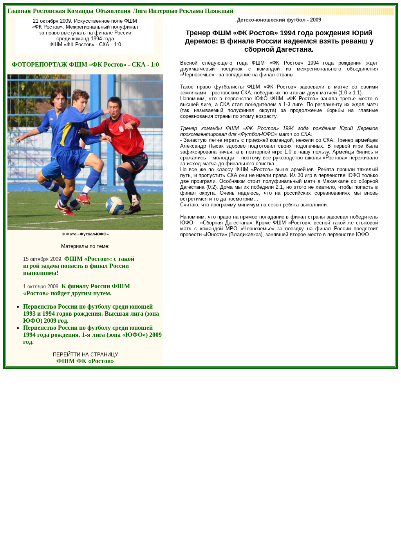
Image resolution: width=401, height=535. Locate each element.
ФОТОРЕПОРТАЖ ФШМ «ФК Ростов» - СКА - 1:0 (85, 64)
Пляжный (219, 10)
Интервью (162, 10)
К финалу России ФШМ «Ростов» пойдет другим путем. (76, 289)
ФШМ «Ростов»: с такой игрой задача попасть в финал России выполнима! (78, 265)
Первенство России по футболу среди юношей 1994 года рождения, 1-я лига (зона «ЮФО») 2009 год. (92, 334)
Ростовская (49, 10)
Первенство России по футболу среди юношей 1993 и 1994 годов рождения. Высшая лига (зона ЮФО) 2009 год (91, 313)
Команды (80, 10)
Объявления (113, 10)
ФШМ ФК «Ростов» (85, 361)
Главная (19, 10)
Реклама (191, 10)
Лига (140, 10)
